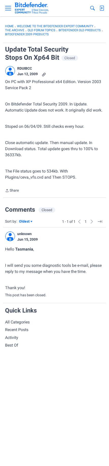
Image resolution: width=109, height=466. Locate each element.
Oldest (24, 221)
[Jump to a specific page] (100, 222)
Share (12, 191)
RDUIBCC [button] (24, 68)
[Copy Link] (44, 74)
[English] (31, 8)
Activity (11, 337)
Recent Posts (16, 329)
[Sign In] (101, 8)
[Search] (92, 8)
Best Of (11, 345)
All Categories (17, 322)
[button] (10, 71)
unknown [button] (24, 234)
